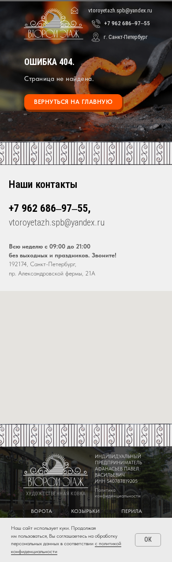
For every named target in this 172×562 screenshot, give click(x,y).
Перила (131, 511)
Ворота (41, 511)
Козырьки (85, 511)
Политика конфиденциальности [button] (118, 493)
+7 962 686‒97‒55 (127, 23)
